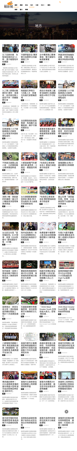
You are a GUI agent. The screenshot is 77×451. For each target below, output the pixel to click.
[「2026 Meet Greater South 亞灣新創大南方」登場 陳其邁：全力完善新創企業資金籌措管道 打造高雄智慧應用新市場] (48, 300)
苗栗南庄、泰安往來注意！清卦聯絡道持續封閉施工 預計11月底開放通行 (10, 311)
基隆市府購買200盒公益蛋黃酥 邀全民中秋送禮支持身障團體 (47, 385)
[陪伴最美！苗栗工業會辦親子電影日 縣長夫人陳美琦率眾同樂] (10, 264)
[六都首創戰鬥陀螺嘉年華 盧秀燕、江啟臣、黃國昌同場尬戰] (29, 156)
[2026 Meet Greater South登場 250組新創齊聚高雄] (66, 300)
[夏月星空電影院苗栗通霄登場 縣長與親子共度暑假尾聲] (10, 412)
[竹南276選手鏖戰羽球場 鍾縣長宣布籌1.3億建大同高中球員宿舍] (66, 226)
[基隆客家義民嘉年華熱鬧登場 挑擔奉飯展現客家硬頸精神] (48, 122)
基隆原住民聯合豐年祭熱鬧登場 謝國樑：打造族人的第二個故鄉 (66, 421)
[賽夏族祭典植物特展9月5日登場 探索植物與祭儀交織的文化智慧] (29, 264)
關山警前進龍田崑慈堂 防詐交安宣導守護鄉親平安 (66, 131)
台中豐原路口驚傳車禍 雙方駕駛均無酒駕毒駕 (47, 57)
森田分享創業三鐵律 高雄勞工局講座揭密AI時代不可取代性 (48, 94)
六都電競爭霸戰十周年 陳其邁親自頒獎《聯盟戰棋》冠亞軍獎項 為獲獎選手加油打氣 (10, 348)
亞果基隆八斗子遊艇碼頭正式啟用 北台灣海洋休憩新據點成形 (66, 94)
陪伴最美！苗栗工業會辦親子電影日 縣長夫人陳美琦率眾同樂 (10, 274)
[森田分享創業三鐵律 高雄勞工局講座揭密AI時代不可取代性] (48, 84)
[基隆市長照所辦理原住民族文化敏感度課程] (48, 412)
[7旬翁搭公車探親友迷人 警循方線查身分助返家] (48, 156)
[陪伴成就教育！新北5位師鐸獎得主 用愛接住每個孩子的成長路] (29, 226)
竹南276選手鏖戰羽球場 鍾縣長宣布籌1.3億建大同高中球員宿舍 (66, 236)
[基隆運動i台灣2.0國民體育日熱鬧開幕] (66, 156)
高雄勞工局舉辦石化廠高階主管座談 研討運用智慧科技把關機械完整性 (66, 385)
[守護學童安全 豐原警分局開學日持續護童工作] (29, 48)
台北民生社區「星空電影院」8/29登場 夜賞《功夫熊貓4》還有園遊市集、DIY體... (10, 237)
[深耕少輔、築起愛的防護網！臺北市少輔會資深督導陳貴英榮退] (10, 190)
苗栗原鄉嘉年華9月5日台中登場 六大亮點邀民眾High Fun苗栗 (65, 274)
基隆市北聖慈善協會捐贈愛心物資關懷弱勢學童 (29, 384)
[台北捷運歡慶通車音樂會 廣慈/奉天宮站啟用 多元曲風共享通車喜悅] (29, 190)
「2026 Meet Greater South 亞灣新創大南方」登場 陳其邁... (48, 310)
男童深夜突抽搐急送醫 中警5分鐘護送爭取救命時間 (66, 57)
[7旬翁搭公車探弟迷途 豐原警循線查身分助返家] (48, 190)
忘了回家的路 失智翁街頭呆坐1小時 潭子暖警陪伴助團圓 (10, 58)
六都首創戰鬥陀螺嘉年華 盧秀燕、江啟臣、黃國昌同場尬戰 (29, 166)
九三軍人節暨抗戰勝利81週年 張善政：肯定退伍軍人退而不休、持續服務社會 (10, 95)
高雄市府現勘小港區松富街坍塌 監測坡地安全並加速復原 (66, 346)
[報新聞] (11, 4)
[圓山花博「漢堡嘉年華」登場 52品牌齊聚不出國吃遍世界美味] (66, 190)
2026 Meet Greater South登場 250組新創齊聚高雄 (66, 309)
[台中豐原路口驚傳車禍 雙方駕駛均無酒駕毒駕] (48, 48)
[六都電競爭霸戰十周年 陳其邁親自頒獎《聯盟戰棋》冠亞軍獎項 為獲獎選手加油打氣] (10, 337)
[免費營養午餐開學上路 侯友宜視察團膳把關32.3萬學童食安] (48, 226)
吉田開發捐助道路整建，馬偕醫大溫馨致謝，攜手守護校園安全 (29, 124)
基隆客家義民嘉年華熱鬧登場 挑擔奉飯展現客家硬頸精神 (47, 132)
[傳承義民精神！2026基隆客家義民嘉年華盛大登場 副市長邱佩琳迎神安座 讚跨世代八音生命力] (10, 375)
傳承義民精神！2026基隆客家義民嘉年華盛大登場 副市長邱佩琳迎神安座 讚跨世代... (10, 386)
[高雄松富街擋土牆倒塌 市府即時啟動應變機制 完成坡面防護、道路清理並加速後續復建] (48, 337)
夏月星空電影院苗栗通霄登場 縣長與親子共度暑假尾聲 (10, 420)
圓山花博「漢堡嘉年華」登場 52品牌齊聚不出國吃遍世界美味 (66, 200)
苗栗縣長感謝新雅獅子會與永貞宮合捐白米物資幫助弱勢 (29, 421)
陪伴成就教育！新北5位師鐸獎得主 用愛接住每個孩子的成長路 (29, 236)
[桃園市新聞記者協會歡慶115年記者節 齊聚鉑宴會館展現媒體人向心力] (48, 264)
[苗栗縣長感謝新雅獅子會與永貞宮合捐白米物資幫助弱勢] (29, 412)
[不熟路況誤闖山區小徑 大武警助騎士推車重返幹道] (10, 156)
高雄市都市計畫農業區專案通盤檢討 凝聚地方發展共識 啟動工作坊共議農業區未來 (29, 348)
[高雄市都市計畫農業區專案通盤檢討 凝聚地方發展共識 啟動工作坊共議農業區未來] (29, 337)
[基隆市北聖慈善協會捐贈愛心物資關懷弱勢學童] (29, 375)
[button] (60, 2)
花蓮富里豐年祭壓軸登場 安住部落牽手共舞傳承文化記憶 (29, 310)
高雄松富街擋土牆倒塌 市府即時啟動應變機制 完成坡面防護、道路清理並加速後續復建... (47, 349)
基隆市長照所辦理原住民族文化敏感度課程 (47, 420)
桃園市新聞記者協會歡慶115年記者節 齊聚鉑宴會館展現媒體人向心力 (48, 274)
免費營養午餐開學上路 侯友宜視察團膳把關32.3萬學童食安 (48, 236)
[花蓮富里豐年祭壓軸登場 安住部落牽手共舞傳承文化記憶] (29, 300)
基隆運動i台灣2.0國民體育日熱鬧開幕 (66, 165)
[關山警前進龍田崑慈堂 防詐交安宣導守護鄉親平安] (66, 122)
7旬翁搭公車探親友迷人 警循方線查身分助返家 (48, 165)
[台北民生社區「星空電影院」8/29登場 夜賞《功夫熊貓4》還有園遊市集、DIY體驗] (10, 226)
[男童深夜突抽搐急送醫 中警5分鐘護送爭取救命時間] (66, 48)
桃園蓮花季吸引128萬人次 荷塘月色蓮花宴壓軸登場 (29, 94)
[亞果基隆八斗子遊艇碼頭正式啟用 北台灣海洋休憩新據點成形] (66, 84)
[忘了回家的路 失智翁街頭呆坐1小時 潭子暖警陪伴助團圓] (10, 48)
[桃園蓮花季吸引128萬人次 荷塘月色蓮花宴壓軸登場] (29, 84)
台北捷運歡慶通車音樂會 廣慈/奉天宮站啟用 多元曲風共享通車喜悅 (29, 200)
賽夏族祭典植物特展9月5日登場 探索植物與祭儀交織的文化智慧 (29, 274)
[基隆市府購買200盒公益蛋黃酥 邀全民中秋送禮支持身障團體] (48, 375)
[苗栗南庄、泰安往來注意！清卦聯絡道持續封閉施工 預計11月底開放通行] (10, 300)
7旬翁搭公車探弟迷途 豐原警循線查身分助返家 (48, 199)
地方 (4, 64)
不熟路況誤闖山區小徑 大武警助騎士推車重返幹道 (10, 165)
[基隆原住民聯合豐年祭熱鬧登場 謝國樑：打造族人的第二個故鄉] (66, 412)
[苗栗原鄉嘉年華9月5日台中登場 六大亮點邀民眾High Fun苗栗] (66, 264)
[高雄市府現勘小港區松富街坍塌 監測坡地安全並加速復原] (66, 337)
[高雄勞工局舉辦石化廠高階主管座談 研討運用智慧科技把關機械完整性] (66, 375)
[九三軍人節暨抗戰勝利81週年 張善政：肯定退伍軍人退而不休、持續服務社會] (10, 84)
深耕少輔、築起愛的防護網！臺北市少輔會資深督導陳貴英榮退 (10, 200)
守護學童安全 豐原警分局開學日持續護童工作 (29, 57)
